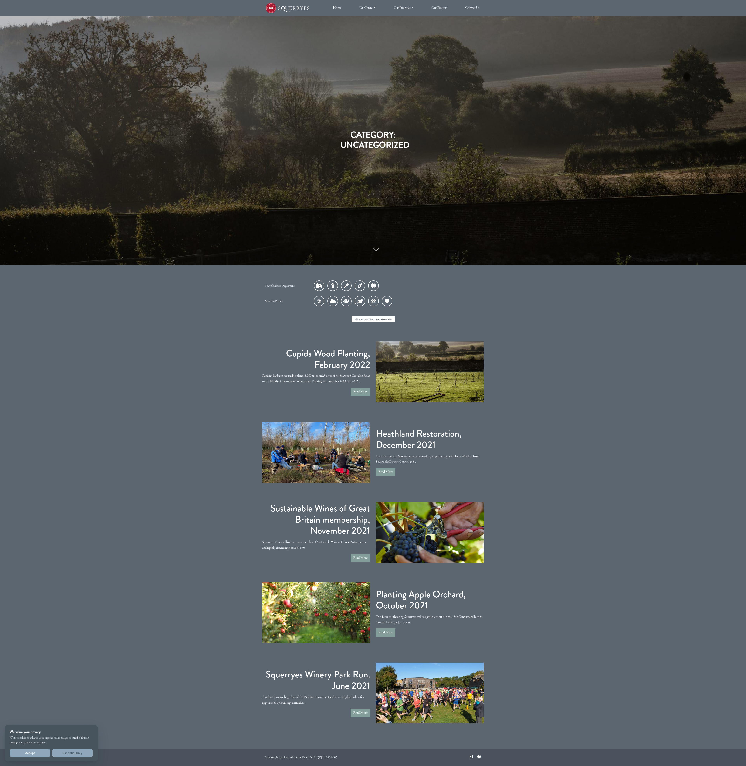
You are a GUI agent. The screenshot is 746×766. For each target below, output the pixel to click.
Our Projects (439, 8)
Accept (30, 753)
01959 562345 (329, 757)
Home (337, 8)
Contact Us (472, 8)
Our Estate (366, 8)
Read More (360, 391)
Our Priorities (402, 8)
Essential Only (72, 753)
